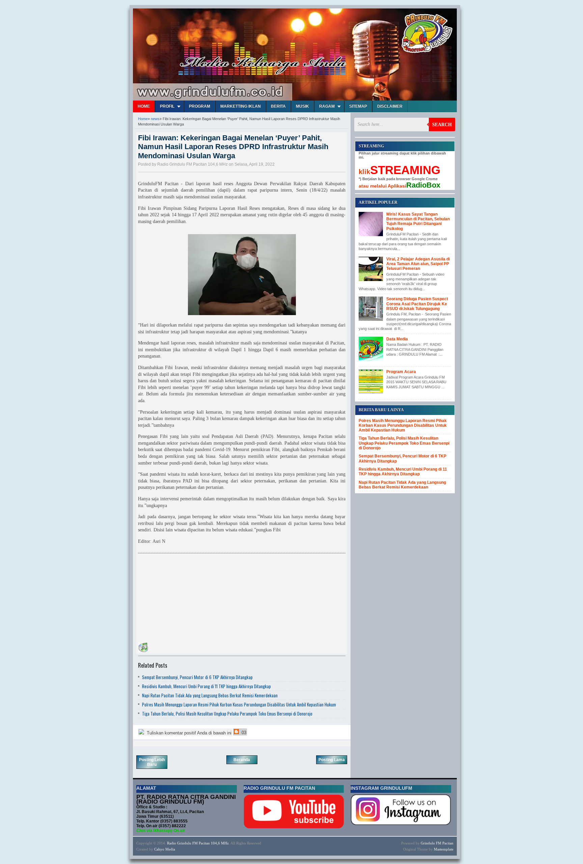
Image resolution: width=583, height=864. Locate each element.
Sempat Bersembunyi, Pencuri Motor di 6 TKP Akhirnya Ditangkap (197, 677)
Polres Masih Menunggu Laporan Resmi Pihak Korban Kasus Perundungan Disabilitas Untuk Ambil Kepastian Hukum (239, 704)
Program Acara (401, 371)
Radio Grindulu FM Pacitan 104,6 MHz (198, 843)
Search (442, 124)
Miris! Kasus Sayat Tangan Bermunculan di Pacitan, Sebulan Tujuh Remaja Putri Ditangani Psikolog (418, 221)
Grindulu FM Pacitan (437, 843)
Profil (167, 106)
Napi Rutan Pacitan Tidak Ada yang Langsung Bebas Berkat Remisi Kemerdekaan (210, 695)
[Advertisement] (188, 599)
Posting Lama (331, 759)
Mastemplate (443, 849)
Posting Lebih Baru (152, 762)
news (155, 119)
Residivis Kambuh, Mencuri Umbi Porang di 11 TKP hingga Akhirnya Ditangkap (206, 686)
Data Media (397, 339)
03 (243, 732)
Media (170, 849)
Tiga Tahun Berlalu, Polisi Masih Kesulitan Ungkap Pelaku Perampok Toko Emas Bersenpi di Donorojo (227, 713)
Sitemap (358, 106)
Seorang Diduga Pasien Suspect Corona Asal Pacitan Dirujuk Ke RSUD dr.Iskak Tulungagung (417, 304)
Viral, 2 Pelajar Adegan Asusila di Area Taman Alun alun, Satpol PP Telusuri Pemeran (418, 264)
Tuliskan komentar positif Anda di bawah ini (188, 732)
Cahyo (159, 849)
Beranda (241, 759)
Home (144, 106)
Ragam (327, 106)
